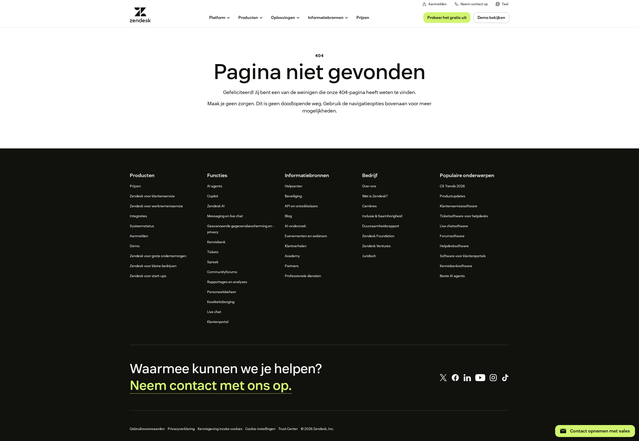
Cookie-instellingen (260, 429)
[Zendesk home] (142, 15)
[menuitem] (502, 4)
